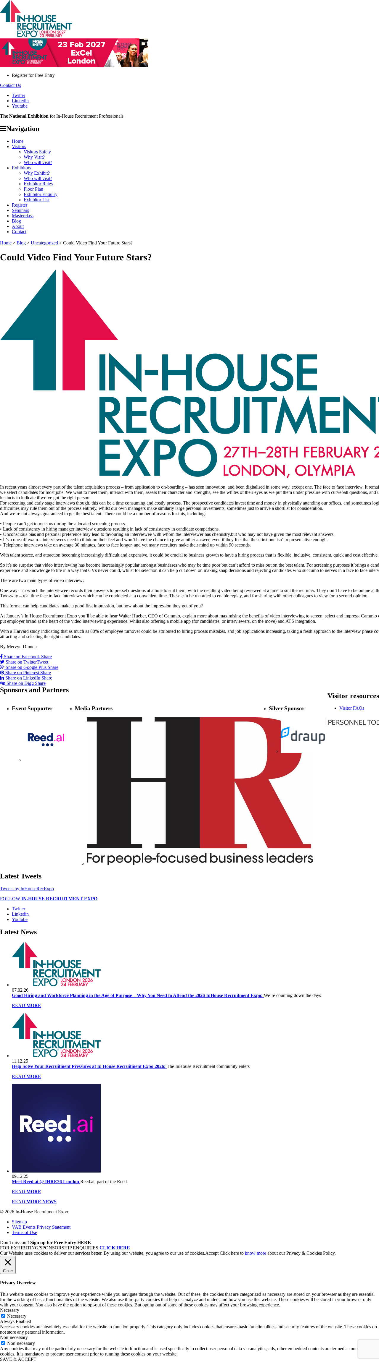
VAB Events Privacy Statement (41, 1227)
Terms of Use (24, 1232)
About (18, 226)
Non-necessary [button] (14, 1337)
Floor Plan (33, 189)
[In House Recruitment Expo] (36, 35)
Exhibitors (21, 167)
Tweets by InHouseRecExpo (27, 888)
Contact (19, 231)
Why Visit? (34, 157)
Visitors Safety (37, 151)
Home (17, 141)
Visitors (19, 146)
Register (19, 204)
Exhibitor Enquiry (40, 194)
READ (26, 1005)
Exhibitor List (36, 199)
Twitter (18, 95)
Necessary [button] (9, 1310)
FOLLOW (48, 898)
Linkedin (20, 100)
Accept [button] (212, 1253)
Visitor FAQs (351, 708)
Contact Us (10, 85)
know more (255, 1253)
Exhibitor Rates (38, 183)
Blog (16, 220)
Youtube (20, 105)
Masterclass (22, 215)
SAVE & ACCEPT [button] (18, 1359)
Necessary (16, 1316)
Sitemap (19, 1221)
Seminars (20, 210)
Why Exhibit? (37, 173)
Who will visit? (38, 162)
